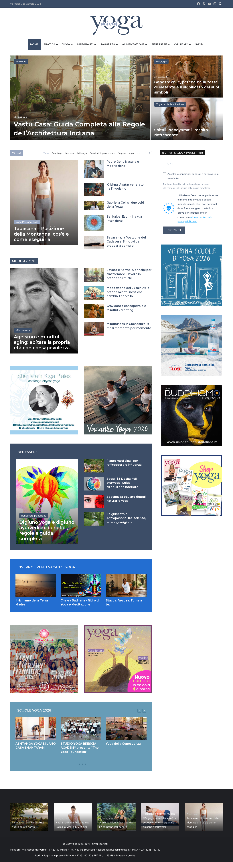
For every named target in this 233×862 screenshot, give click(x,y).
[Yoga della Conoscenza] (126, 728)
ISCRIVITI (174, 230)
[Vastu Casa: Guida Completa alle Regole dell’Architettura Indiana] (80, 97)
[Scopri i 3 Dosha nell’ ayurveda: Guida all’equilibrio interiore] (94, 483)
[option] (116, 98)
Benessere (159, 44)
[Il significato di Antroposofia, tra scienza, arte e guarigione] (94, 519)
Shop (199, 44)
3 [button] (82, 764)
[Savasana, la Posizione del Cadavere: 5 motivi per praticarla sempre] (94, 242)
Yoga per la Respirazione (170, 104)
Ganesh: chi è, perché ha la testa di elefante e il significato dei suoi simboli (186, 87)
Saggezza (107, 44)
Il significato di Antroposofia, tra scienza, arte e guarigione (126, 518)
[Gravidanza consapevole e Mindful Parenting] (94, 311)
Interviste (69, 153)
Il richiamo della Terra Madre (29, 826)
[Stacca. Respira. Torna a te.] (126, 585)
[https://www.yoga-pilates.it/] (44, 400)
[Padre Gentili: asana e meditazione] (94, 169)
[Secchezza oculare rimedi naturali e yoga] (94, 501)
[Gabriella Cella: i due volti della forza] (94, 205)
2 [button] (79, 764)
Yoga (66, 44)
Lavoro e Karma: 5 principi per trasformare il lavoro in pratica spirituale (129, 274)
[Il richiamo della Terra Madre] (35, 585)
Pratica (49, 44)
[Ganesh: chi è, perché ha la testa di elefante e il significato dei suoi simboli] (187, 76)
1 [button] (77, 764)
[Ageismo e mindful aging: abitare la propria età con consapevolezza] (44, 310)
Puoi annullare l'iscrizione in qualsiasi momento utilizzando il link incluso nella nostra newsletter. (186, 186)
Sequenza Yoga (126, 153)
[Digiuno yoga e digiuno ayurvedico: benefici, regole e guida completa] (47, 501)
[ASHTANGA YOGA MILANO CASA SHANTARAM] (35, 728)
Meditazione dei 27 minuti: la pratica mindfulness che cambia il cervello (128, 292)
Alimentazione (133, 44)
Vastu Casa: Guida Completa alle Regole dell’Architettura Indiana (72, 822)
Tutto (46, 153)
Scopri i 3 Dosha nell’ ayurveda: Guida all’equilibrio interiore (122, 483)
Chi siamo (181, 44)
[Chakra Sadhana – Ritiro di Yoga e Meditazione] (81, 585)
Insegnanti (85, 44)
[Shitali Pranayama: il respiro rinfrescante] (187, 119)
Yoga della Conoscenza (123, 743)
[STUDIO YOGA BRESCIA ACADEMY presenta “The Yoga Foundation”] (81, 728)
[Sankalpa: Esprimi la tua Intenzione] (94, 223)
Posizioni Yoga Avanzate (102, 153)
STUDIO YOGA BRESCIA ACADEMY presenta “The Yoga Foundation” (80, 748)
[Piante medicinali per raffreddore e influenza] (94, 465)
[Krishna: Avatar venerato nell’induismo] (94, 189)
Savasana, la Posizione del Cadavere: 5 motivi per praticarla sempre (126, 241)
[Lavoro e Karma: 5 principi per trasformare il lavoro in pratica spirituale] (94, 275)
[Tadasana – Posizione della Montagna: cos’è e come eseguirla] (44, 202)
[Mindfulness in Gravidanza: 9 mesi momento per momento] (94, 329)
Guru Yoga (57, 153)
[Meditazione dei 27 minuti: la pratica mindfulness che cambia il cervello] (94, 293)
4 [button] (85, 764)
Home (34, 44)
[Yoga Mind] (116, 25)
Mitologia (21, 61)
